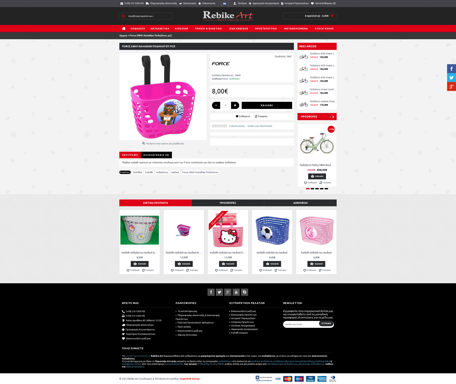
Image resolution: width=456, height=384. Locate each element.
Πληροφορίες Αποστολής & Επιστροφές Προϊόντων (198, 317)
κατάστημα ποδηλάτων (137, 356)
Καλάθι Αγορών (239, 332)
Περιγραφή (130, 155)
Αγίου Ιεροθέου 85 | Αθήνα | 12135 (144, 320)
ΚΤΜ (200, 364)
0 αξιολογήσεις (237, 126)
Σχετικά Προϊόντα (155, 202)
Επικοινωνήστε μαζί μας (138, 338)
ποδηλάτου (162, 172)
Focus (213, 364)
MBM (221, 364)
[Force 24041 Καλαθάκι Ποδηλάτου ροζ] (163, 96)
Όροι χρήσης (184, 326)
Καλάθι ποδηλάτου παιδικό (272, 252)
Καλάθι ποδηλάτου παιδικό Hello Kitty (228, 252)
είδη (129, 366)
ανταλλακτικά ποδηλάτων (282, 364)
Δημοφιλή (300, 202)
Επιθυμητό (244, 116)
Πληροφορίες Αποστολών (140, 325)
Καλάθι (149, 172)
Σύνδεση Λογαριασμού (243, 325)
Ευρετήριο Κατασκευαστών (141, 334)
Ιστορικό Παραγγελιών (243, 318)
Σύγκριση (262, 116)
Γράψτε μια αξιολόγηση (260, 126)
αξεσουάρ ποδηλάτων (312, 364)
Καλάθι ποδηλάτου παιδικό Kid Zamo (184, 252)
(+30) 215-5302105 (135, 311)
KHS (206, 364)
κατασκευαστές (174, 364)
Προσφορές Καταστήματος (140, 329)
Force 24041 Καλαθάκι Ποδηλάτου (200, 172)
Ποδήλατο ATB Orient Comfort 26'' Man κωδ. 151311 (323, 65)
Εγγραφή (326, 323)
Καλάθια (137, 172)
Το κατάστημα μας (187, 311)
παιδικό (175, 172)
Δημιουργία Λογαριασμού (244, 329)
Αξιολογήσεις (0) (156, 155)
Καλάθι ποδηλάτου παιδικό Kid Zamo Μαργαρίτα (140, 252)
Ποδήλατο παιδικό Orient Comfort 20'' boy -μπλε (323, 101)
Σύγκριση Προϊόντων (242, 322)
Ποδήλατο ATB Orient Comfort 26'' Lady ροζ (323, 53)
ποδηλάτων (225, 361)
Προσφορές (309, 116)
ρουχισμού (138, 366)
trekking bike (322, 361)
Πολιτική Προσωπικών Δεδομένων (196, 322)
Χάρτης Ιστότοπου (187, 335)
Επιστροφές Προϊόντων (244, 314)
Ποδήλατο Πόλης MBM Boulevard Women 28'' (318, 165)
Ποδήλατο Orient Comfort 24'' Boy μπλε (323, 89)
